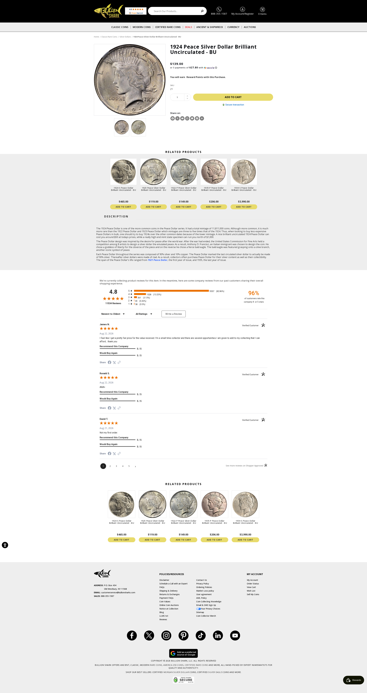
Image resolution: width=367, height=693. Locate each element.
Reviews (163, 619)
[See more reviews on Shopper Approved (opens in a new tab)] (119, 362)
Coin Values (164, 601)
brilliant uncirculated (234, 234)
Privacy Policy (202, 583)
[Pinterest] (197, 118)
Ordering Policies (204, 587)
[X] (177, 118)
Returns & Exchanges (169, 594)
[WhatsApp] (187, 118)
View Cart (251, 587)
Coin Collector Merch (206, 615)
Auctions (250, 27)
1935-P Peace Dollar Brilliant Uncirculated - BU (213, 189)
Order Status (253, 583)
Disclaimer (164, 580)
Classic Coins (119, 27)
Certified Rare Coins (168, 27)
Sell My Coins (253, 594)
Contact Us (201, 580)
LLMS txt (163, 615)
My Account (252, 580)
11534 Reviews (116, 303)
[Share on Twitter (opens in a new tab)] (114, 362)
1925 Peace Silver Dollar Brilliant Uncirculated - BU (153, 189)
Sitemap (200, 612)
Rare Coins (156, 665)
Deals (188, 27)
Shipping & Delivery (168, 590)
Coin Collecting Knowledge (208, 601)
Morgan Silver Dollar (176, 672)
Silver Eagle (215, 672)
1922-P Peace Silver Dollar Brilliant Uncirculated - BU (183, 189)
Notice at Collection (168, 608)
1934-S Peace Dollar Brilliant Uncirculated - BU (243, 189)
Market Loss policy (205, 590)
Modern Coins (142, 27)
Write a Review (173, 313)
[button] (221, 67)
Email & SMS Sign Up (206, 605)
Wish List (251, 590)
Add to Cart (123, 206)
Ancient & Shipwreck (209, 27)
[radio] (183, 291)
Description (116, 216)
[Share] (201, 118)
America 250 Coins (173, 665)
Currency (233, 27)
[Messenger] (192, 118)
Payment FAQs (166, 598)
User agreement (204, 594)
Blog (161, 612)
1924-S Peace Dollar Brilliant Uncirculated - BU (123, 189)
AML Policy (201, 598)
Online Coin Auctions (169, 605)
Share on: (175, 113)
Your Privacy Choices (210, 608)
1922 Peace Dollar (127, 231)
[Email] (182, 118)
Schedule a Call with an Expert (173, 583)
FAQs (161, 587)
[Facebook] (172, 118)
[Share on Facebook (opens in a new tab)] (109, 362)
